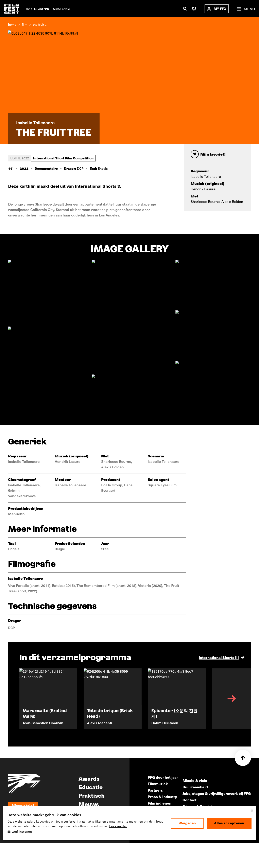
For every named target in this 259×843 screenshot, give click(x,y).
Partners (155, 790)
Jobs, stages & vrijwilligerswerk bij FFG (217, 793)
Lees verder (118, 826)
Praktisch (92, 795)
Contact (189, 799)
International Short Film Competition (63, 158)
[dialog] (129, 823)
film (24, 24)
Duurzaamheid (195, 786)
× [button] (251, 810)
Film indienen (159, 803)
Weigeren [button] (187, 823)
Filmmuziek (158, 783)
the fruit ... (40, 24)
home (12, 24)
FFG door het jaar (163, 777)
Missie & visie (195, 780)
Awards (89, 778)
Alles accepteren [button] (229, 823)
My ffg (220, 8)
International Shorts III (219, 657)
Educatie (91, 787)
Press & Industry (162, 796)
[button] (86, 832)
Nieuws (89, 804)
